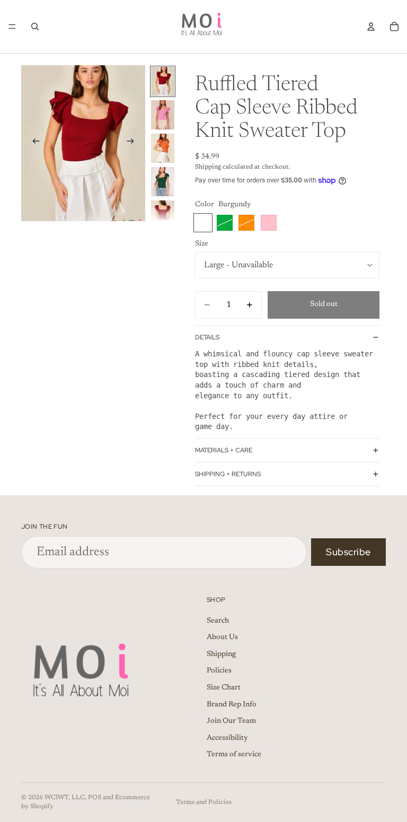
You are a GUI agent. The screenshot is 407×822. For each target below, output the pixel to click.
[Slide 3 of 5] (162, 148)
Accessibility (227, 737)
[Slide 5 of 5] (162, 215)
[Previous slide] (33, 143)
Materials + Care (223, 450)
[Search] (35, 26)
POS (94, 797)
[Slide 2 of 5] (162, 114)
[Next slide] (133, 143)
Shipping (221, 654)
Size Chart (224, 687)
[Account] (371, 26)
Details (207, 337)
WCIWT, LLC (65, 797)
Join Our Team (231, 721)
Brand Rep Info (231, 704)
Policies (219, 671)
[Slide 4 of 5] (162, 181)
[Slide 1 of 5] (162, 81)
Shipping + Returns (228, 474)
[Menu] (12, 26)
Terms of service (234, 754)
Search (218, 620)
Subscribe (348, 552)
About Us (222, 637)
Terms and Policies (204, 802)
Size (201, 244)
